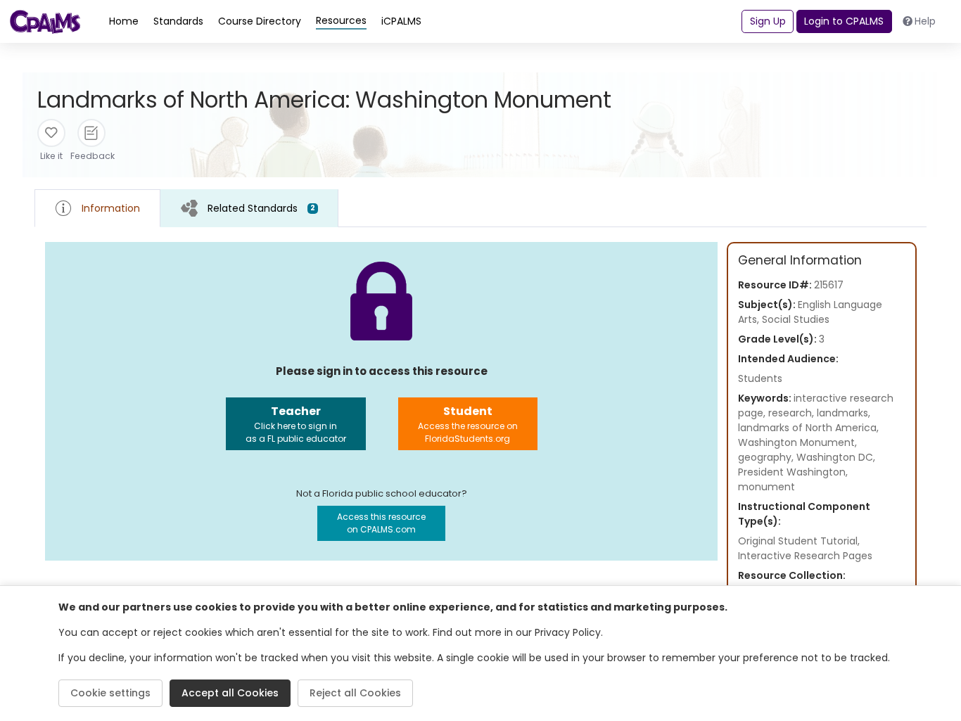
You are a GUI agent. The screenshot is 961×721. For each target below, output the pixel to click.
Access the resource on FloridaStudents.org (468, 424)
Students (760, 378)
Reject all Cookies (355, 693)
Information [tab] (111, 208)
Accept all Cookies (230, 693)
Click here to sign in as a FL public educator (296, 424)
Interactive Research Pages (805, 556)
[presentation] (249, 207)
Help (925, 21)
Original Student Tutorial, (799, 541)
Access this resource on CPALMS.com (381, 523)
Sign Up (768, 21)
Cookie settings (110, 693)
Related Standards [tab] (261, 208)
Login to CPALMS (844, 21)
